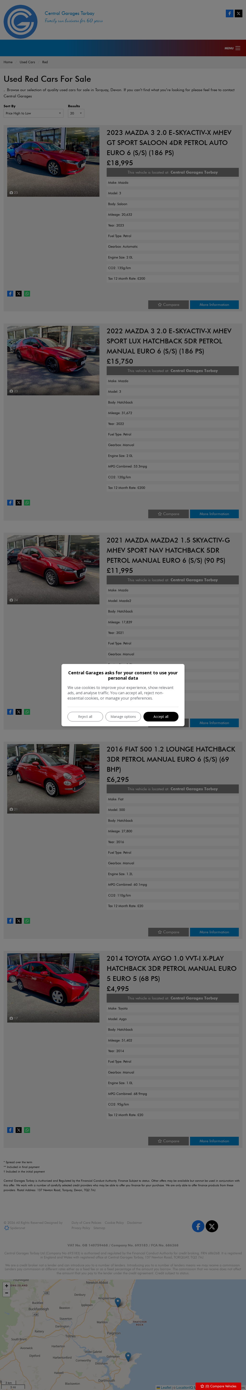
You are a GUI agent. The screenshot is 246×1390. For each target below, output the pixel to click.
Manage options (123, 716)
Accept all (161, 716)
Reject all (85, 716)
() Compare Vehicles (220, 1386)
